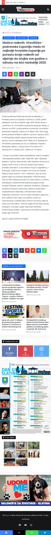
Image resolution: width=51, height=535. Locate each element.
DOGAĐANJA (16, 33)
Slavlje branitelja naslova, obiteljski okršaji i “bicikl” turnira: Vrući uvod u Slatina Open (37, 288)
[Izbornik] (3, 10)
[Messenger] (38, 250)
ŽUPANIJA (33, 38)
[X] (10, 250)
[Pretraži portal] (48, 10)
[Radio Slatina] (25, 9)
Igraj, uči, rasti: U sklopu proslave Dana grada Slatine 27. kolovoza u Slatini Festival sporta (12, 323)
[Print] (33, 74)
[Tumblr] (21, 250)
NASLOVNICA (22, 38)
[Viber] (21, 74)
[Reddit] (33, 250)
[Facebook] (4, 74)
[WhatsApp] (16, 74)
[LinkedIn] (16, 250)
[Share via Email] (27, 74)
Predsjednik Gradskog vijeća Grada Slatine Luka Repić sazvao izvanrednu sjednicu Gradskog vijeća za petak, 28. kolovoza (37, 324)
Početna (7, 33)
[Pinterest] (10, 74)
